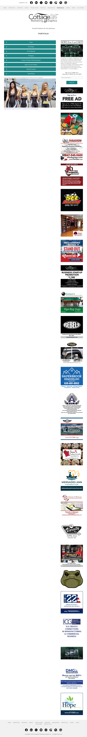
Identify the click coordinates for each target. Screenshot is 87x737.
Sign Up (71, 82)
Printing (43, 7)
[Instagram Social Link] (51, 2)
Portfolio (60, 7)
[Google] (65, 2)
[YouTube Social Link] (46, 2)
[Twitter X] (41, 2)
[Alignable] (56, 2)
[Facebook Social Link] (31, 2)
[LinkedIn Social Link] (36, 2)
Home (5, 7)
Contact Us (23, 2)
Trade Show (34, 7)
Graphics (20, 7)
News (73, 7)
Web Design (51, 7)
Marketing (12, 7)
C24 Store (80, 7)
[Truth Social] (60, 2)
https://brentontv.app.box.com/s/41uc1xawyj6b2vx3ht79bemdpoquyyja (21, 109)
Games (68, 7)
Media (27, 7)
